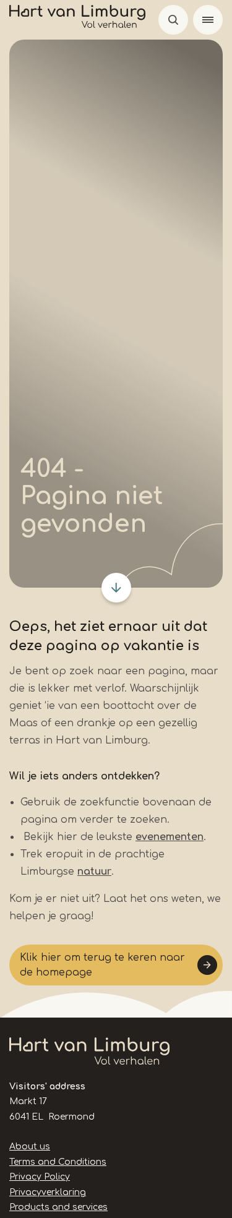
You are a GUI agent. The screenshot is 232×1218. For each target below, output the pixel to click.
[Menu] (208, 20)
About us (29, 1146)
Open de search (173, 20)
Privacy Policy (39, 1177)
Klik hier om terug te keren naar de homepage (102, 965)
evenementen (169, 837)
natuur (94, 871)
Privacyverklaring (47, 1192)
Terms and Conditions (57, 1162)
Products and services (58, 1207)
